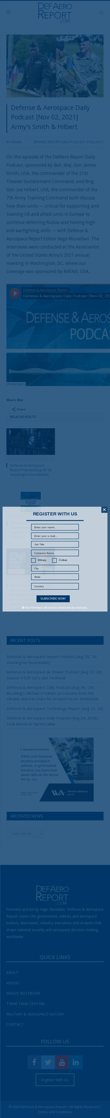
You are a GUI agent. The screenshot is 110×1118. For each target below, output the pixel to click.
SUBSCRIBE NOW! (52, 598)
